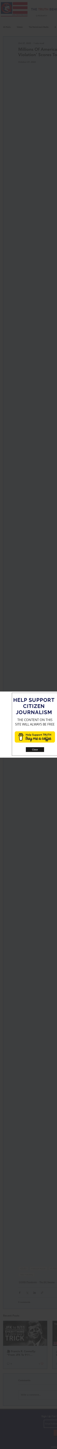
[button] (35, 749)
